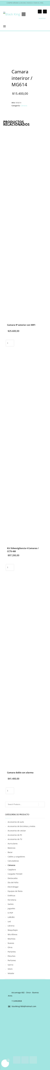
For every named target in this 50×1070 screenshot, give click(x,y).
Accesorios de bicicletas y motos (21, 826)
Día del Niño (13, 882)
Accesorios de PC (15, 835)
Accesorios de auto (16, 822)
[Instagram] (40, 11)
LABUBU (11, 917)
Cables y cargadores (16, 856)
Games (11, 904)
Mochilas (11, 939)
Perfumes (12, 960)
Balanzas (11, 848)
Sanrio (10, 965)
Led (9, 921)
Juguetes (11, 908)
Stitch (10, 969)
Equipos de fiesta (15, 891)
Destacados (13, 878)
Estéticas (11, 895)
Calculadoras (13, 861)
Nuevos (11, 943)
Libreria (11, 925)
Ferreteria (12, 900)
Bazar (10, 852)
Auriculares (13, 843)
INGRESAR (42, 18)
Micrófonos (12, 934)
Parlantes (12, 951)
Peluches (11, 956)
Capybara (12, 869)
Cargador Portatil (15, 874)
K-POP (10, 913)
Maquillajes (13, 930)
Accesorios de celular (17, 830)
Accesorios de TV (15, 839)
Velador (11, 973)
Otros (10, 947)
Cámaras (24, 105)
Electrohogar (13, 887)
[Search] (42, 804)
